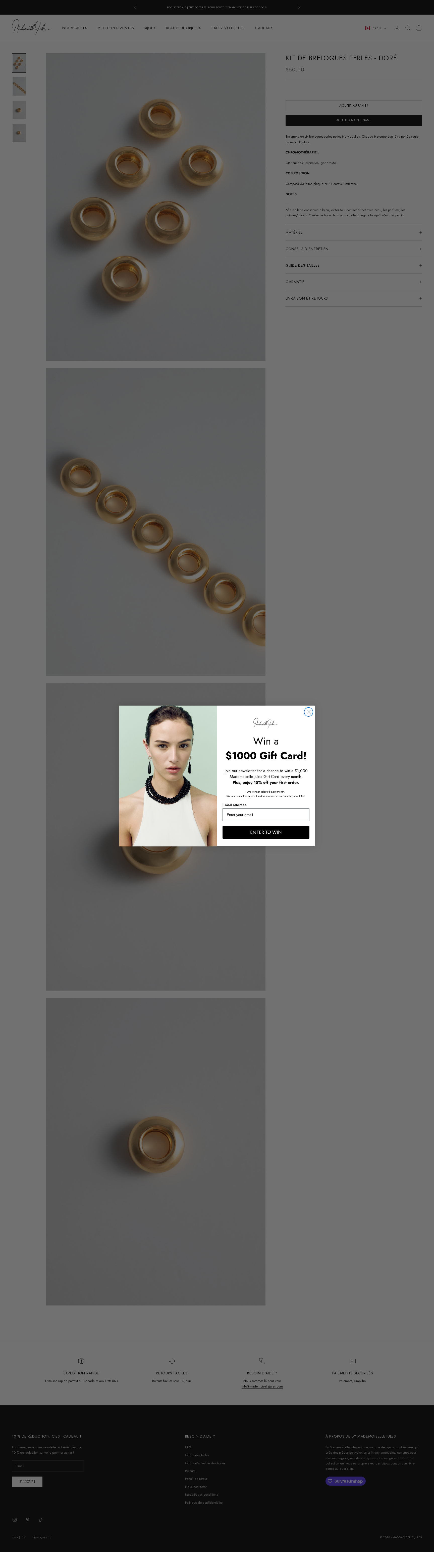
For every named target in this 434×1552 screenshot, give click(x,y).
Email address (235, 805)
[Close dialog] (308, 712)
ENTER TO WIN (266, 832)
